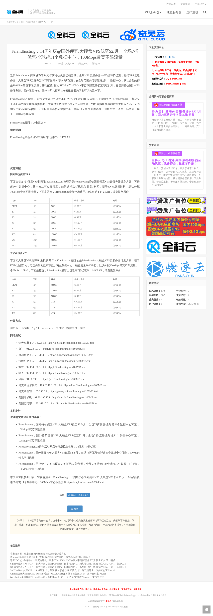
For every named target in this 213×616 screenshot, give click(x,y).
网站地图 (124, 607)
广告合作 (171, 4)
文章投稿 (185, 4)
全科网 (16, 11)
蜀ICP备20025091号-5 (110, 607)
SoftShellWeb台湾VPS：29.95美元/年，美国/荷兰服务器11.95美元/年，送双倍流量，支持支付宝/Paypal (62, 570)
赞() (76, 509)
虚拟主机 (192, 12)
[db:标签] (72, 495)
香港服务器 (84, 495)
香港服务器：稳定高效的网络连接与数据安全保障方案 (38, 553)
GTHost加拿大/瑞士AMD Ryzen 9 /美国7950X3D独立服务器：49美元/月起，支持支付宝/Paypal (58, 573)
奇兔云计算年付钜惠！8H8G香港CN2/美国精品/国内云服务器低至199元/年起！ (50, 557)
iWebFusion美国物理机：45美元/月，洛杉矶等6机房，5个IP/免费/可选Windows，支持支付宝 (57, 577)
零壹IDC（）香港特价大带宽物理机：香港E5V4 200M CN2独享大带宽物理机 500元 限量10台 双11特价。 (64, 560)
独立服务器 (173, 12)
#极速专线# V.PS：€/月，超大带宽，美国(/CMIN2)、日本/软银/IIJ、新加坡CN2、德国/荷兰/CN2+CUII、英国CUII (68, 563)
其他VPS (42, 22)
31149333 (170, 57)
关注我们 (199, 4)
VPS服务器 (152, 12)
